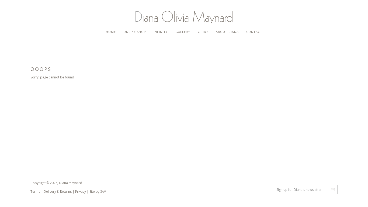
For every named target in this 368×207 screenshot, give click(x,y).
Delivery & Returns (58, 191)
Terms (35, 191)
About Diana (227, 32)
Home (111, 32)
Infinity (161, 32)
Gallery (182, 32)
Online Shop (134, 32)
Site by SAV (97, 191)
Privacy (80, 191)
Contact (254, 32)
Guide (203, 32)
